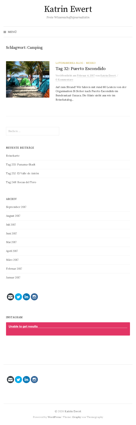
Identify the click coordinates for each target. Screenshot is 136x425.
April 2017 (12, 251)
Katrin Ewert (68, 9)
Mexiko (91, 63)
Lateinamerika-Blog (69, 63)
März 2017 (12, 259)
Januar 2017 (13, 277)
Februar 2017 (14, 268)
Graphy (76, 417)
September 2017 (16, 207)
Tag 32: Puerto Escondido (81, 68)
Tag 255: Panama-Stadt (20, 164)
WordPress (54, 417)
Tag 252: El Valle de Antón (22, 173)
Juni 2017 (11, 233)
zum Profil (70, 344)
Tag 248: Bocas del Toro (21, 182)
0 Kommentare (64, 79)
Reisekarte (13, 155)
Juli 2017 (11, 224)
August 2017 (13, 215)
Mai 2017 (11, 242)
